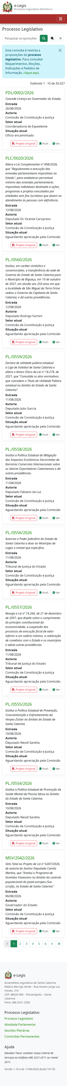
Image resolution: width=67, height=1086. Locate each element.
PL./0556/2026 (18, 532)
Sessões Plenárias (17, 1030)
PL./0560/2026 (18, 259)
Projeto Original (25, 143)
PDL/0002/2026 (19, 92)
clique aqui (31, 73)
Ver (57, 143)
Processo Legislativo (18, 1018)
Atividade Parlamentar (20, 1024)
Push (45, 143)
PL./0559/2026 (18, 356)
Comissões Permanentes (21, 1036)
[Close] (60, 50)
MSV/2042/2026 (19, 858)
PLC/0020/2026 (19, 158)
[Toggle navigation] (61, 19)
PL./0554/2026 (18, 783)
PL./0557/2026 (18, 607)
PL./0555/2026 (18, 704)
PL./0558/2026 (18, 449)
